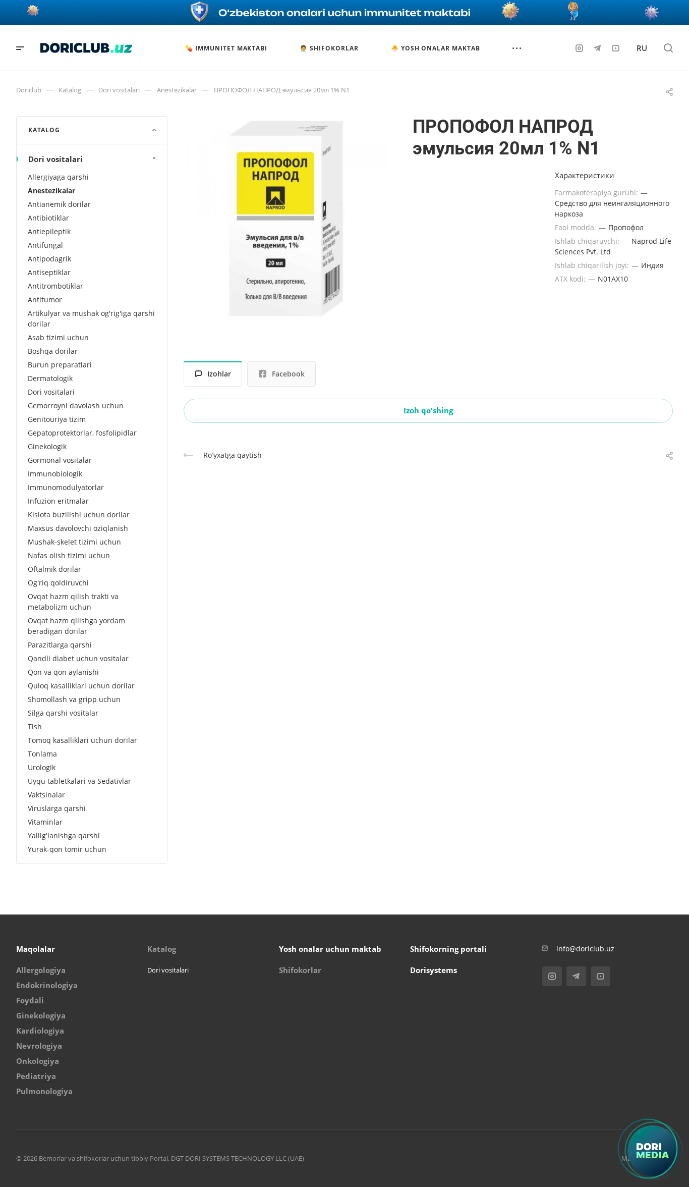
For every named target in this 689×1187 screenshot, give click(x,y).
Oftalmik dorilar (54, 569)
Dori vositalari (55, 159)
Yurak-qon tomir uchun (67, 849)
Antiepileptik (49, 231)
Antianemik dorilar (59, 204)
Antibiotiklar (48, 218)
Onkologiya (37, 1061)
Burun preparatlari (60, 364)
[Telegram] (597, 48)
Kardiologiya (40, 1031)
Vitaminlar (45, 822)
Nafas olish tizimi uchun (69, 555)
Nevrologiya (39, 1046)
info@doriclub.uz (585, 948)
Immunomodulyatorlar (66, 487)
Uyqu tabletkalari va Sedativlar (79, 781)
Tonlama (42, 754)
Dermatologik (50, 378)
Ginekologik (47, 446)
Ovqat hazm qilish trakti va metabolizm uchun (73, 601)
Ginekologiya (41, 1015)
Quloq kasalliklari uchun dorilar (81, 685)
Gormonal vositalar (60, 460)
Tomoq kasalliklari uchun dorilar (82, 740)
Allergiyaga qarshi (58, 177)
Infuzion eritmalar (58, 501)
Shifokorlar (300, 970)
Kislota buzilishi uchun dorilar (79, 514)
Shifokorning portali (448, 949)
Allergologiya (41, 970)
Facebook (288, 374)
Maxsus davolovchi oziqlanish (78, 528)
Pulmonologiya (44, 1091)
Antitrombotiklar (55, 286)
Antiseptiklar (49, 272)
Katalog (161, 949)
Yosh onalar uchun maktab (330, 949)
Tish (35, 726)
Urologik (41, 767)
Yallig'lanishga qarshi (64, 835)
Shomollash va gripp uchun (74, 699)
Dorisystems (433, 970)
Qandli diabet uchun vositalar (78, 658)
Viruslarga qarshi (57, 808)
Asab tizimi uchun (58, 337)
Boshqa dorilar (53, 351)
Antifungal (45, 245)
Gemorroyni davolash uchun (76, 405)
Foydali (30, 1000)
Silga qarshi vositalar (63, 713)
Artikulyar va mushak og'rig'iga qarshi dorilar (91, 318)
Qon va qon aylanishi (63, 672)
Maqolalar (35, 949)
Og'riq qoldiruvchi (58, 582)
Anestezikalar (51, 190)
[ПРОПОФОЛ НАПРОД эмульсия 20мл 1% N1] (286, 218)
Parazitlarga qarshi (60, 645)
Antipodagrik (49, 258)
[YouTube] (615, 48)
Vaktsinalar (46, 794)
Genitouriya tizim (57, 419)
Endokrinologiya (47, 985)
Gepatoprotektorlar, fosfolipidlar (82, 433)
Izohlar (219, 374)
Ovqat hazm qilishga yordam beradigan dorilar (76, 626)
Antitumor (45, 299)
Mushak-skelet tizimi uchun (74, 542)
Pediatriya (36, 1076)
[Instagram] (579, 48)
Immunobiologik (55, 473)
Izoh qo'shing (428, 410)
